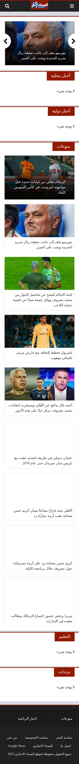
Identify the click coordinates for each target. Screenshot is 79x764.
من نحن (12, 737)
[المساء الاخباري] (39, 5)
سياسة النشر (64, 737)
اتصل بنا (66, 746)
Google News (16, 746)
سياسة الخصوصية (36, 737)
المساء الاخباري (43, 746)
